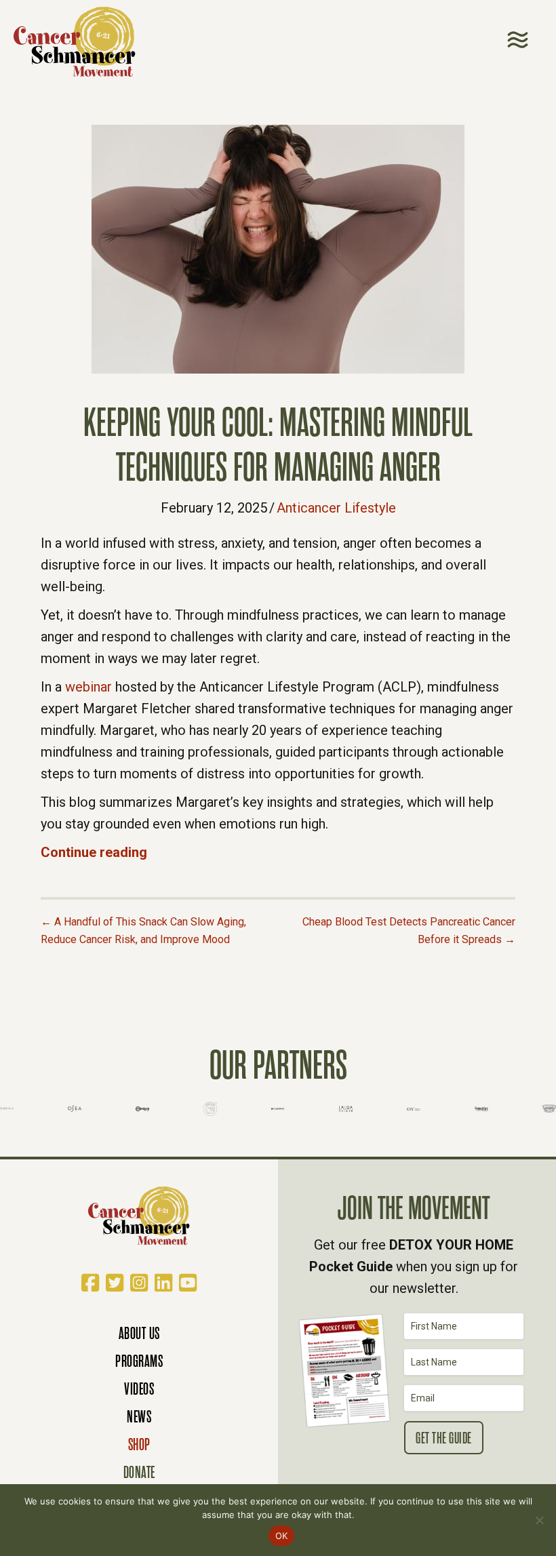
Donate (139, 1472)
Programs (139, 1361)
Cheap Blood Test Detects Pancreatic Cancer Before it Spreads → (408, 930)
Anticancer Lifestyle (336, 508)
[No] (539, 1520)
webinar (88, 687)
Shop (139, 1444)
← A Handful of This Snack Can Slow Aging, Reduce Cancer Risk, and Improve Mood (143, 930)
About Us (139, 1333)
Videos (139, 1389)
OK (281, 1535)
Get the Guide (444, 1438)
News (139, 1417)
